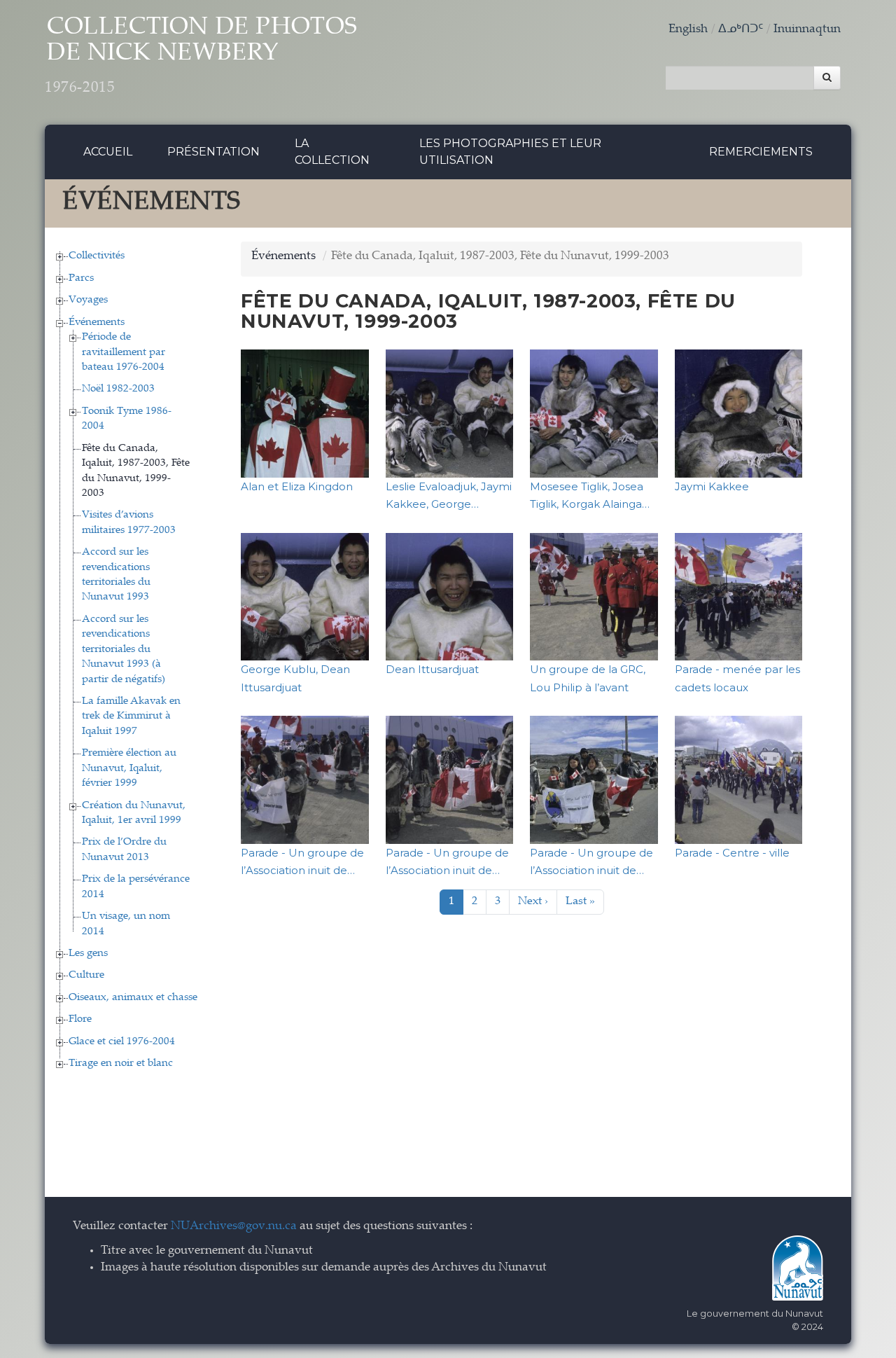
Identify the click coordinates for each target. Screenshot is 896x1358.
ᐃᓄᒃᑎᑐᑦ (740, 30)
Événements (97, 322)
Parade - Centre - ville (732, 852)
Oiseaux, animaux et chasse (133, 997)
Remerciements (761, 151)
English (688, 30)
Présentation (213, 151)
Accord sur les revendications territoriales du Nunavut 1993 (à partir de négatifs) (123, 649)
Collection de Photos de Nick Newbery (201, 56)
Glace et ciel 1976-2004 (122, 1042)
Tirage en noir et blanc (121, 1063)
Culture (86, 975)
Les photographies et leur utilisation (510, 152)
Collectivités (97, 256)
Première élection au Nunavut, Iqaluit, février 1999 (129, 768)
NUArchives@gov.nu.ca (234, 1227)
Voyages (88, 300)
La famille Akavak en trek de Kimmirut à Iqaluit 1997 (131, 716)
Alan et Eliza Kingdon (297, 486)
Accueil (107, 151)
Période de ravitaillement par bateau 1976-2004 (123, 352)
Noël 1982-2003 (118, 389)
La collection (332, 152)
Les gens (88, 953)
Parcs (81, 278)
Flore (80, 1019)
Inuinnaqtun (807, 30)
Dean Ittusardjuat (432, 669)
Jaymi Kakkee (712, 486)
